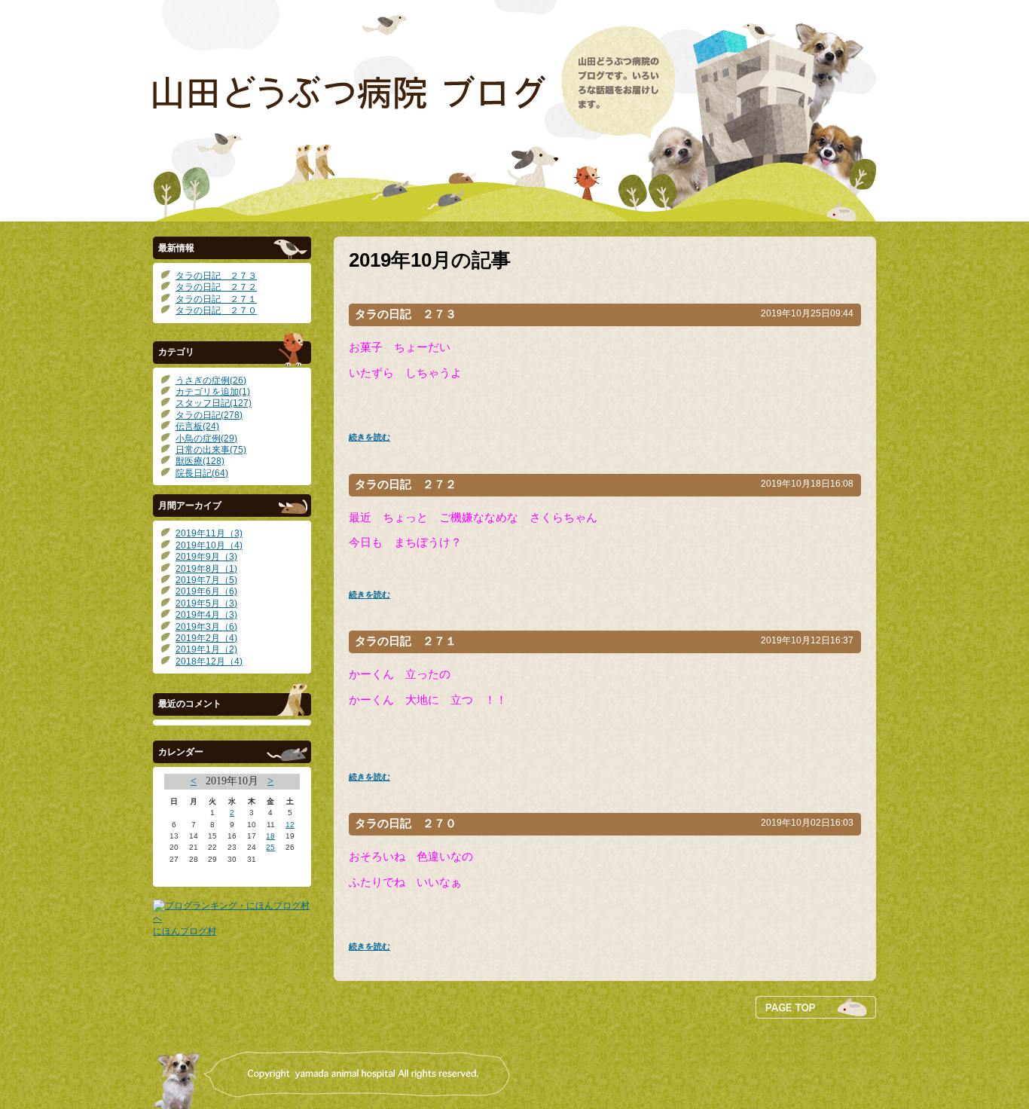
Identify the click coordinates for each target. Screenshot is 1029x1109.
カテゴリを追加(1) (213, 391)
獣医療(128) (200, 461)
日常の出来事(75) (211, 450)
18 (270, 836)
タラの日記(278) (209, 415)
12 (290, 824)
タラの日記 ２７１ (216, 299)
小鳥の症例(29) (206, 438)
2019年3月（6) (206, 627)
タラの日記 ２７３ (216, 275)
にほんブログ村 (184, 931)
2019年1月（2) (206, 649)
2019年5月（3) (206, 603)
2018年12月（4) (209, 661)
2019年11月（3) (209, 533)
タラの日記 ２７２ (216, 287)
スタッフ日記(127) (214, 403)
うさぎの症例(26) (211, 380)
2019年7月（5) (206, 580)
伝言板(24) (197, 426)
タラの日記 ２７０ (216, 310)
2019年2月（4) (206, 638)
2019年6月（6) (206, 591)
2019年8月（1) (206, 569)
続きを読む (369, 436)
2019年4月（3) (206, 614)
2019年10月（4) (209, 545)
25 (270, 847)
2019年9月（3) (206, 556)
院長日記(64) (202, 473)
